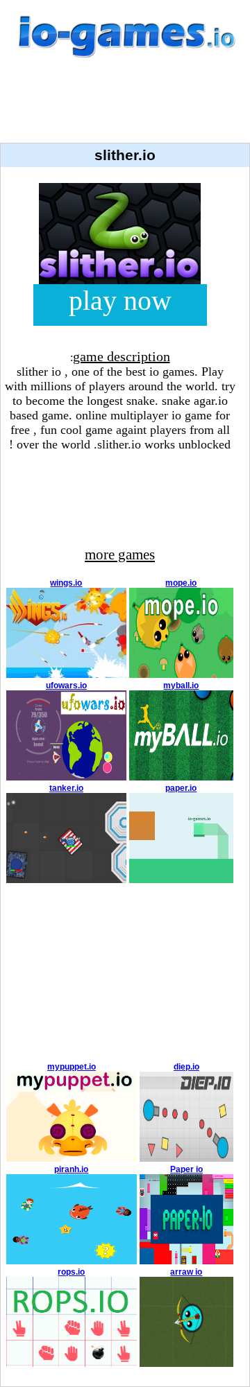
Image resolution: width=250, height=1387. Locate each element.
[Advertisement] (125, 108)
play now (120, 300)
